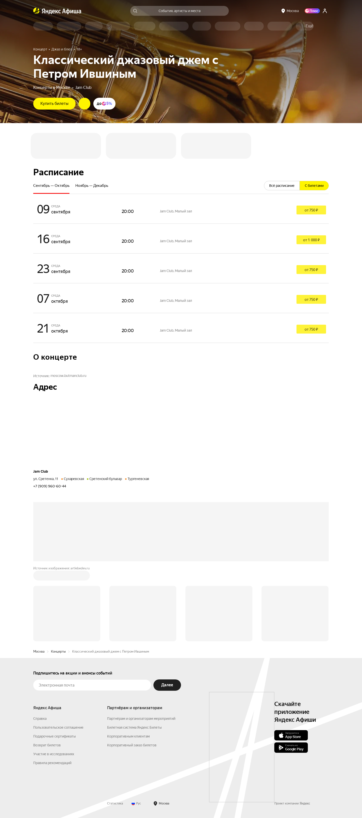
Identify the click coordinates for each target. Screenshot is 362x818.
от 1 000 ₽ (311, 240)
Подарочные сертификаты (54, 736)
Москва (39, 651)
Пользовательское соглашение (58, 727)
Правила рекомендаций (52, 763)
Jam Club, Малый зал (176, 211)
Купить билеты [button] (54, 103)
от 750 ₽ (311, 210)
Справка (40, 719)
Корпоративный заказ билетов (132, 745)
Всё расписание (282, 186)
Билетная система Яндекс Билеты (134, 727)
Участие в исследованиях (53, 754)
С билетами (314, 186)
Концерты (58, 651)
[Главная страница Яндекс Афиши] (36, 11)
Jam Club (83, 87)
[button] (309, 26)
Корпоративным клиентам (128, 736)
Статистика (115, 803)
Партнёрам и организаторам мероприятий (141, 719)
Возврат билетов (47, 745)
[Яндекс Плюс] (312, 10)
